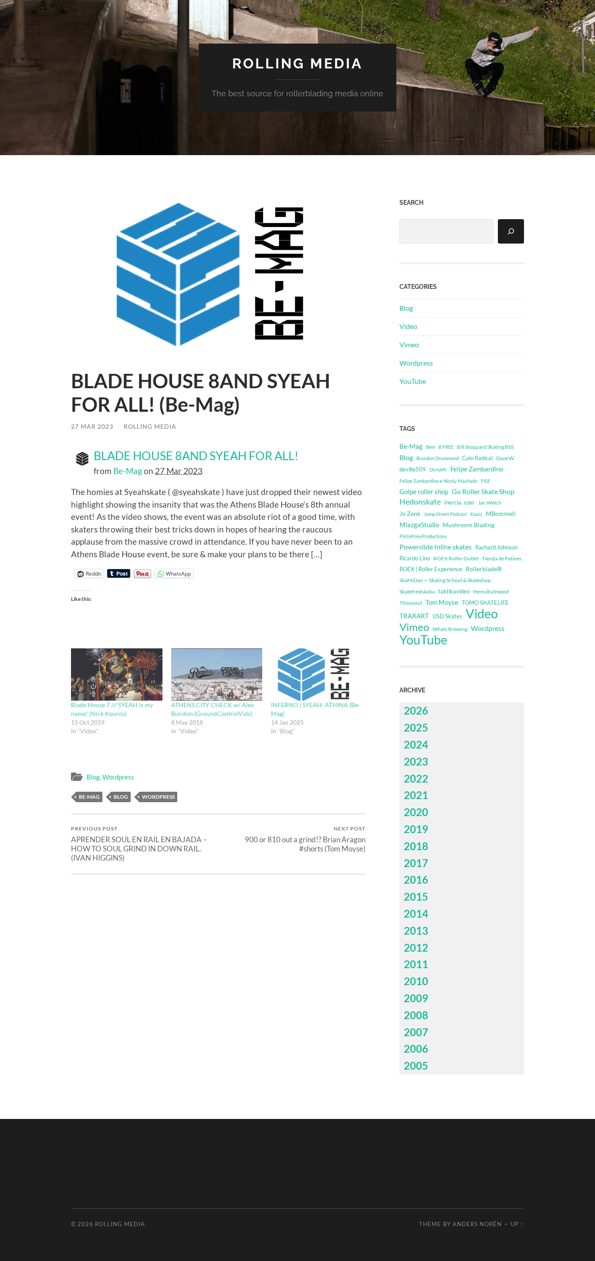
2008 (416, 1015)
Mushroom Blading (468, 525)
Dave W (505, 458)
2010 (416, 981)
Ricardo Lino (414, 558)
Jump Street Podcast (445, 514)
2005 (416, 1065)
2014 (416, 913)
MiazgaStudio (419, 525)
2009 (416, 998)
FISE (485, 481)
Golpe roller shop (423, 491)
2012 (416, 947)
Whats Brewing (450, 629)
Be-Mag (127, 471)
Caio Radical (477, 457)
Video (408, 326)
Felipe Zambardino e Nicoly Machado (438, 481)
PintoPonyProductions (423, 536)
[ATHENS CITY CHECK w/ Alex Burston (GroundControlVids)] (217, 674)
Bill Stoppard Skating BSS (485, 447)
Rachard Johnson (496, 547)
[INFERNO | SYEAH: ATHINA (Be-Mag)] (316, 674)
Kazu (476, 514)
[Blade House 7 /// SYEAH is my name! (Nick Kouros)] (116, 674)
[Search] (511, 231)
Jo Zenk (409, 513)
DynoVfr (438, 469)
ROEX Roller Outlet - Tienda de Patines (477, 558)
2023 (416, 761)
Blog (93, 777)
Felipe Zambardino (476, 469)
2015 (416, 896)
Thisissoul (410, 603)
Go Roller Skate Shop (483, 491)
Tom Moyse (442, 602)
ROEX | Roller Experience (430, 569)
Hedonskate (420, 501)
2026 (416, 710)
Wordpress (118, 777)
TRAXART (414, 616)
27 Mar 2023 (92, 426)
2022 (416, 778)
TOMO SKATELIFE (485, 602)
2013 (416, 930)
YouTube (412, 381)
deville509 (412, 469)
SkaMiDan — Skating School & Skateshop (445, 580)
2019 (416, 829)
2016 (416, 879)
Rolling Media (297, 63)
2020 (416, 812)
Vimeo (409, 344)
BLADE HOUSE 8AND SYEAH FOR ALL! (196, 456)
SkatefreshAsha (417, 591)
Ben (430, 447)
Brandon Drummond (437, 458)
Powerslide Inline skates (435, 546)
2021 (416, 795)
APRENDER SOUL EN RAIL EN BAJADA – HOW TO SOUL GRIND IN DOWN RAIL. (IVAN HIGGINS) (139, 843)
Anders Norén (477, 1223)
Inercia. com (459, 502)
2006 (416, 1048)
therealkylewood (491, 591)
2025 (416, 727)
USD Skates (447, 616)
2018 (416, 846)
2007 (416, 1032)
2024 (416, 744)
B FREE (446, 447)
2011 (416, 964)
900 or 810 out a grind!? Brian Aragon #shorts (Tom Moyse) (305, 839)
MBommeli (501, 513)
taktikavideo (454, 591)
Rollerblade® (484, 569)
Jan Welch (489, 502)
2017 (416, 863)
